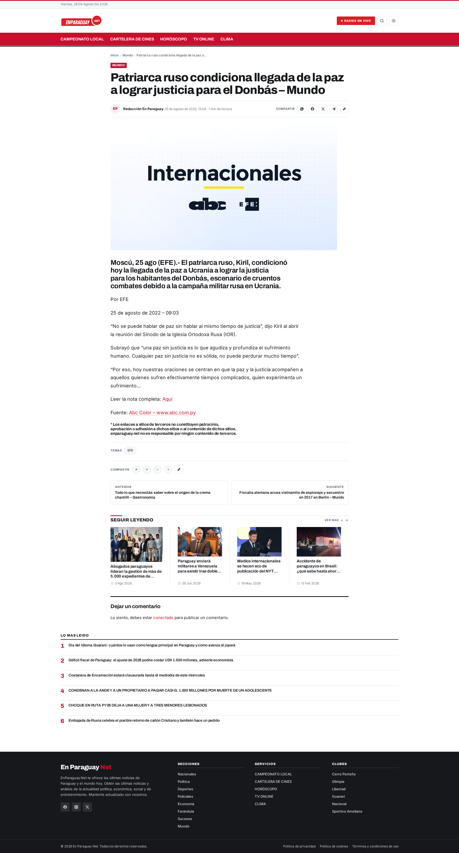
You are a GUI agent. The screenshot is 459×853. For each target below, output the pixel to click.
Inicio (114, 55)
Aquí (167, 399)
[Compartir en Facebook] (312, 109)
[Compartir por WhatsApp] (302, 109)
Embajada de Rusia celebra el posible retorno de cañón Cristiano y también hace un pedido (144, 720)
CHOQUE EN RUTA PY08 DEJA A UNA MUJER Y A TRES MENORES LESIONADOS (138, 705)
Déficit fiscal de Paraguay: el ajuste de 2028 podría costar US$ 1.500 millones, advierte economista (151, 660)
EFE (130, 450)
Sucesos (185, 819)
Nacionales (187, 774)
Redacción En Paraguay (143, 109)
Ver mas (332, 520)
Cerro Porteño (344, 774)
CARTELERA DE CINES (132, 39)
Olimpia (338, 781)
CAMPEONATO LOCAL (82, 39)
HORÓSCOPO (173, 39)
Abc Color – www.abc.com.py (162, 412)
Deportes (185, 789)
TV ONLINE (203, 39)
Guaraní (338, 796)
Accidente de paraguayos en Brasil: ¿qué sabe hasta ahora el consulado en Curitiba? (318, 571)
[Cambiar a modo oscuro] (393, 21)
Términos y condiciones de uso (375, 846)
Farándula (186, 811)
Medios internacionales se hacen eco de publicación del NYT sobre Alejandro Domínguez (258, 571)
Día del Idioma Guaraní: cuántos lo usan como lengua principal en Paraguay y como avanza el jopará (152, 645)
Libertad (339, 789)
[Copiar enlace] (344, 109)
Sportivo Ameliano (347, 811)
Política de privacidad (299, 846)
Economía (186, 804)
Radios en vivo (357, 21)
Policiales (185, 796)
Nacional (339, 804)
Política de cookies (334, 846)
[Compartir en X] (323, 109)
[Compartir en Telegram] (333, 109)
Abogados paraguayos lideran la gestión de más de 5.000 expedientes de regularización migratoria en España (136, 576)
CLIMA (226, 39)
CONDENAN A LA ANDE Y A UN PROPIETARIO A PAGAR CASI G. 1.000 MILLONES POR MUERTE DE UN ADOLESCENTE (170, 690)
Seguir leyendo (131, 519)
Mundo (127, 55)
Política (184, 781)
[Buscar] (382, 21)
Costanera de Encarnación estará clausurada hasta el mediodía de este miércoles (137, 675)
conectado (163, 617)
